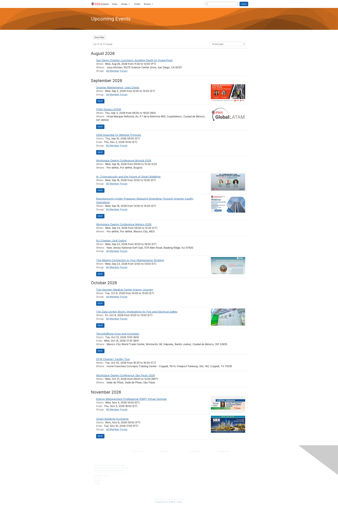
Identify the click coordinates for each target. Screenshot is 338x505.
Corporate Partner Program (172, 455)
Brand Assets (223, 469)
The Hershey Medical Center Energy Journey (124, 289)
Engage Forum (195, 455)
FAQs (115, 481)
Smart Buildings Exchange (112, 418)
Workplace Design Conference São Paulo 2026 (125, 375)
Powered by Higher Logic (169, 502)
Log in (244, 4)
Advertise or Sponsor (169, 457)
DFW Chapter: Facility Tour (113, 359)
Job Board (193, 467)
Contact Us (117, 476)
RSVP (100, 101)
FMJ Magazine (195, 460)
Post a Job (165, 462)
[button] (125, 4)
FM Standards (195, 469)
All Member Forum (116, 71)
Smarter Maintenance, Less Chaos (117, 87)
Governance (223, 462)
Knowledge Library (197, 457)
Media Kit (164, 464)
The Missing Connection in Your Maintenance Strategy (130, 260)
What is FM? (223, 457)
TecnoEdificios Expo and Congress (117, 333)
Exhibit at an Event (168, 460)
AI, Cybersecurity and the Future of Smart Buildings (128, 176)
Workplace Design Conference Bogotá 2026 (123, 160)
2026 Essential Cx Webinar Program (118, 135)
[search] (207, 4)
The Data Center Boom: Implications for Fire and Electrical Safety (137, 311)
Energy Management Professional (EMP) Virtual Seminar (131, 399)
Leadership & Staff (225, 460)
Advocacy (222, 467)
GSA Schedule (138, 472)
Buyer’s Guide (195, 464)
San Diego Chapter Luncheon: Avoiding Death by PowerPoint (134, 60)
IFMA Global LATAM (108, 109)
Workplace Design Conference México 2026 (123, 224)
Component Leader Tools (199, 462)
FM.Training (137, 469)
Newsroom (117, 478)
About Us (221, 455)
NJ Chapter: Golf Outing (111, 240)
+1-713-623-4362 (101, 487)
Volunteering (223, 464)
